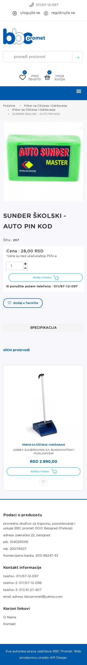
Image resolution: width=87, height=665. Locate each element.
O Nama (9, 617)
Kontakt (9, 624)
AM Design (58, 658)
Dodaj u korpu (42, 277)
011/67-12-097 (47, 5)
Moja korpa (56, 77)
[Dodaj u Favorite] (43, 482)
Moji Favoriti (32, 77)
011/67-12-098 (30, 583)
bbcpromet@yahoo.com (43, 597)
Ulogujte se (29, 13)
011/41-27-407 (30, 590)
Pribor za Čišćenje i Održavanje (45, 105)
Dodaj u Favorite (25, 303)
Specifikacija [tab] (43, 328)
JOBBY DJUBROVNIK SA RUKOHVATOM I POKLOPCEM (43, 451)
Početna (9, 105)
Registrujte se (62, 13)
